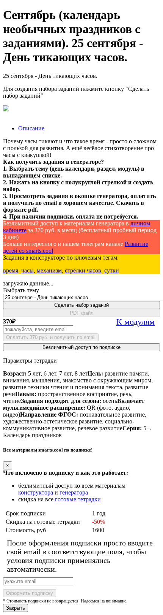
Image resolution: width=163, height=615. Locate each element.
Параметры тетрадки (30, 360)
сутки (111, 270)
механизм (49, 270)
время (10, 270)
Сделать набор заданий (81, 305)
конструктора (35, 492)
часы (27, 270)
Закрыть (15, 608)
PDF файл (82, 313)
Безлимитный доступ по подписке (81, 347)
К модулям (135, 322)
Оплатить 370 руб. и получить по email (51, 337)
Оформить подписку (29, 593)
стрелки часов (83, 270)
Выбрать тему (21, 290)
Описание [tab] (31, 128)
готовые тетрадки (78, 499)
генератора (74, 492)
